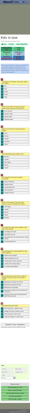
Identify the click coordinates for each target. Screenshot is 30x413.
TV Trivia (11, 44)
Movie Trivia (18, 369)
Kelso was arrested (10, 255)
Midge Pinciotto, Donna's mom (14, 311)
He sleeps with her (10, 231)
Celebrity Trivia (18, 372)
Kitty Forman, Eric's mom (12, 314)
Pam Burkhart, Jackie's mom (13, 308)
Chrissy (6, 217)
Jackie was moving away (12, 263)
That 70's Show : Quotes (15, 399)
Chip (5, 97)
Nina (5, 133)
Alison (6, 215)
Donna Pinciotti (9, 181)
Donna (6, 136)
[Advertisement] (15, 19)
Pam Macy (7, 162)
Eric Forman (8, 111)
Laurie (6, 167)
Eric (5, 89)
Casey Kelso (8, 116)
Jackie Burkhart (9, 187)
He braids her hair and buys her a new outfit (16, 238)
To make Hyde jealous (11, 266)
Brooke (6, 157)
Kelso (6, 91)
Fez (5, 86)
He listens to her (9, 234)
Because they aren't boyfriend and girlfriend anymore (15, 295)
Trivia (4, 44)
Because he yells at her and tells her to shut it (16, 291)
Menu (25, 2)
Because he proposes (11, 287)
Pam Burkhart (8, 190)
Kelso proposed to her (11, 258)
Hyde (6, 94)
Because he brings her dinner (13, 282)
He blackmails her (10, 241)
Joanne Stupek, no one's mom (14, 317)
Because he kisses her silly (12, 284)
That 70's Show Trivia (21, 44)
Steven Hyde (8, 114)
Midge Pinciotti (9, 192)
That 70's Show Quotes (15, 396)
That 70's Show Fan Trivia (15, 387)
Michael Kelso (8, 119)
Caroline (7, 141)
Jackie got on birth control (13, 261)
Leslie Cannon (8, 184)
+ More (3, 375)
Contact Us (24, 410)
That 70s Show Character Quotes (15, 393)
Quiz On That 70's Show (15, 390)
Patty (6, 144)
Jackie (6, 139)
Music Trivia (4, 372)
